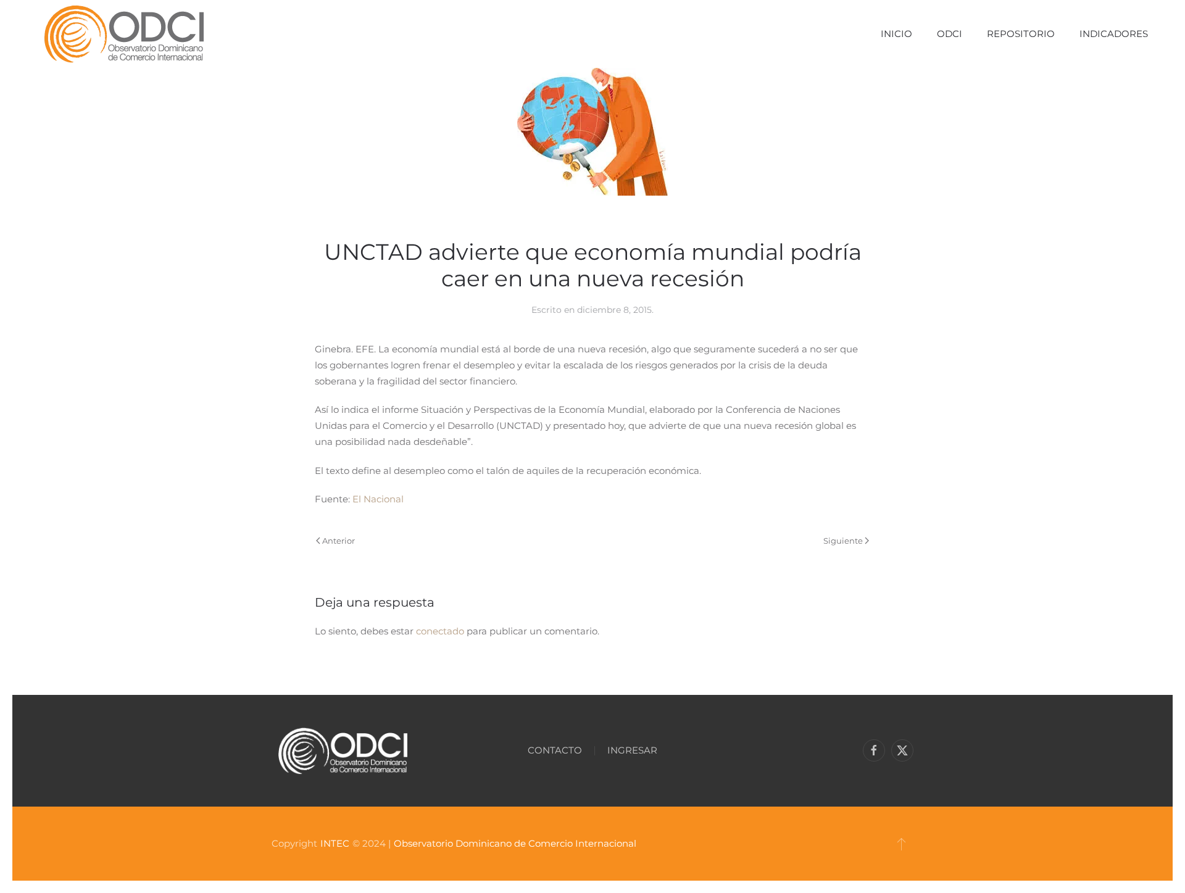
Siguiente (843, 541)
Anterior (338, 541)
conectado (440, 631)
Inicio (896, 33)
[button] (901, 843)
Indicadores (1113, 33)
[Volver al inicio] (123, 34)
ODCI (949, 33)
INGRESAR (632, 750)
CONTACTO (555, 750)
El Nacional (378, 499)
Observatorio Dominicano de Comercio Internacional (515, 843)
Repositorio (1021, 33)
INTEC (334, 843)
